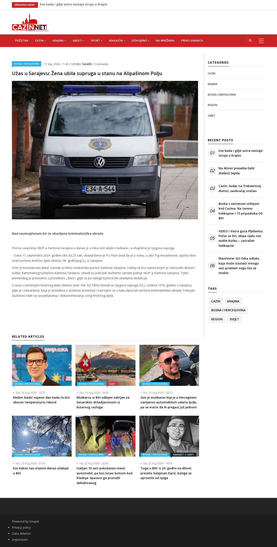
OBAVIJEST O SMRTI (183, 454)
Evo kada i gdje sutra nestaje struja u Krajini (241, 153)
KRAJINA (58, 40)
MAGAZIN (116, 40)
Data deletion (21, 533)
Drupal (34, 521)
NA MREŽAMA (165, 40)
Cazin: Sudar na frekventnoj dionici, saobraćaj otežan (240, 188)
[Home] (30, 22)
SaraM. (87, 64)
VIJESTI (77, 40)
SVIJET (112, 383)
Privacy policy (21, 527)
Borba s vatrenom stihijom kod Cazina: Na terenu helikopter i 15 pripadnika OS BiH (241, 211)
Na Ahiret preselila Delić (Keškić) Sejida (237, 170)
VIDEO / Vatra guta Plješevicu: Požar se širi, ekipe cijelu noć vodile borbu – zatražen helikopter (241, 238)
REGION (212, 105)
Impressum (20, 539)
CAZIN (39, 40)
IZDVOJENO (140, 40)
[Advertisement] (160, 20)
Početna (21, 40)
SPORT (96, 40)
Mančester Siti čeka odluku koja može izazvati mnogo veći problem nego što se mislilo (239, 265)
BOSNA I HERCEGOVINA (26, 63)
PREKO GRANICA (192, 40)
